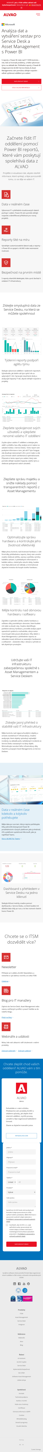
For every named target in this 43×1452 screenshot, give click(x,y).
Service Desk (21, 1321)
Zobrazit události (24, 1051)
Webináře (21, 1338)
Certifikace (21, 1408)
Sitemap (21, 1440)
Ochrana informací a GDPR (21, 1412)
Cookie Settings (36, 1449)
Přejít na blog (7, 1017)
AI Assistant (21, 1358)
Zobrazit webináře (8, 1051)
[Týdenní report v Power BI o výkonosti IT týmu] (21, 341)
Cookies (21, 1415)
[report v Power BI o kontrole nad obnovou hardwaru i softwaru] (21, 592)
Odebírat (5, 981)
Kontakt (21, 1393)
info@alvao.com (21, 1136)
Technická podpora (21, 1397)
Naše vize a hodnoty (21, 1404)
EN (23, 1444)
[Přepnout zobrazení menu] (39, 14)
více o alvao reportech (21, 88)
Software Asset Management (21, 1376)
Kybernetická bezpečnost (21, 1369)
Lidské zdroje (21, 1380)
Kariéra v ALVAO (21, 1401)
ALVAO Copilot (21, 1362)
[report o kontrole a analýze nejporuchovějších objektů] (21, 703)
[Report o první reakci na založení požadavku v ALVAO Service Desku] (21, 408)
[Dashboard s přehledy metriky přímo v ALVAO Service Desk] (21, 872)
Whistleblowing (22, 1419)
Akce (21, 1341)
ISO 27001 (21, 1373)
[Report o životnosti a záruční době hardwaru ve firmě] (21, 518)
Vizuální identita (21, 1426)
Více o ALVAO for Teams (11, 839)
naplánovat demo (21, 81)
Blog (21, 1345)
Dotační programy (21, 1422)
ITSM (21, 1314)
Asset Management (21, 1317)
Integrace (21, 1324)
